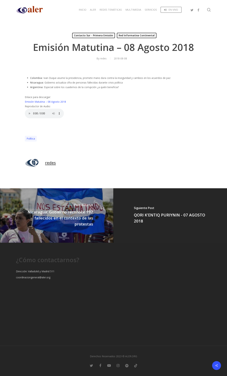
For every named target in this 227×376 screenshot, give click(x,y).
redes (103, 58)
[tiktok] (135, 365)
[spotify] (126, 365)
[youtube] (109, 365)
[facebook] (198, 10)
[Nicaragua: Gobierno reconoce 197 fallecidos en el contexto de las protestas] (57, 215)
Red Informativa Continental (137, 35)
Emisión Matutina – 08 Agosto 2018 (45, 101)
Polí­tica (31, 138)
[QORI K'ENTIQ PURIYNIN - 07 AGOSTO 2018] (170, 215)
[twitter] (192, 10)
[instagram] (118, 365)
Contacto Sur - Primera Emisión (93, 35)
